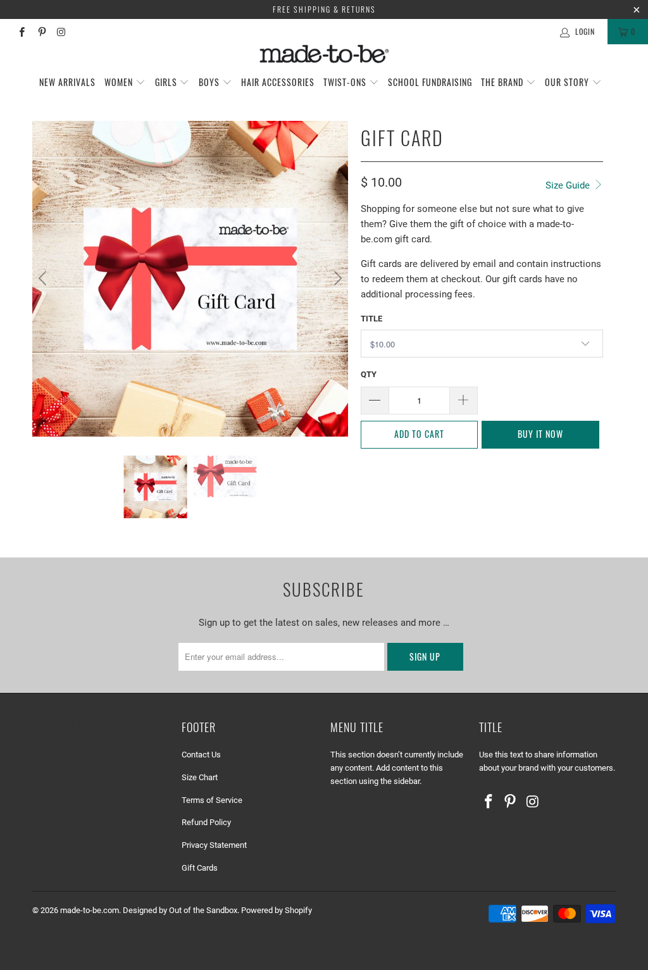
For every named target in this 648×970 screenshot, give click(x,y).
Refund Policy (206, 822)
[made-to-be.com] (324, 53)
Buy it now (540, 433)
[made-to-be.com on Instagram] (61, 31)
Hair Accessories (278, 82)
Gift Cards (200, 868)
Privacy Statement (214, 845)
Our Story (568, 82)
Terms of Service (212, 800)
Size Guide (568, 185)
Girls (167, 82)
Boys (210, 82)
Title (371, 318)
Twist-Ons (346, 82)
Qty (369, 374)
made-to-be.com (89, 910)
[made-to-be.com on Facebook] (21, 31)
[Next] (336, 278)
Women (119, 82)
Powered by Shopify (276, 910)
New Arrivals (67, 82)
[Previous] (44, 278)
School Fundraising (430, 82)
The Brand (503, 82)
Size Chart (200, 777)
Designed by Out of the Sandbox (180, 910)
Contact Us (201, 754)
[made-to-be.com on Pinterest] (40, 31)
